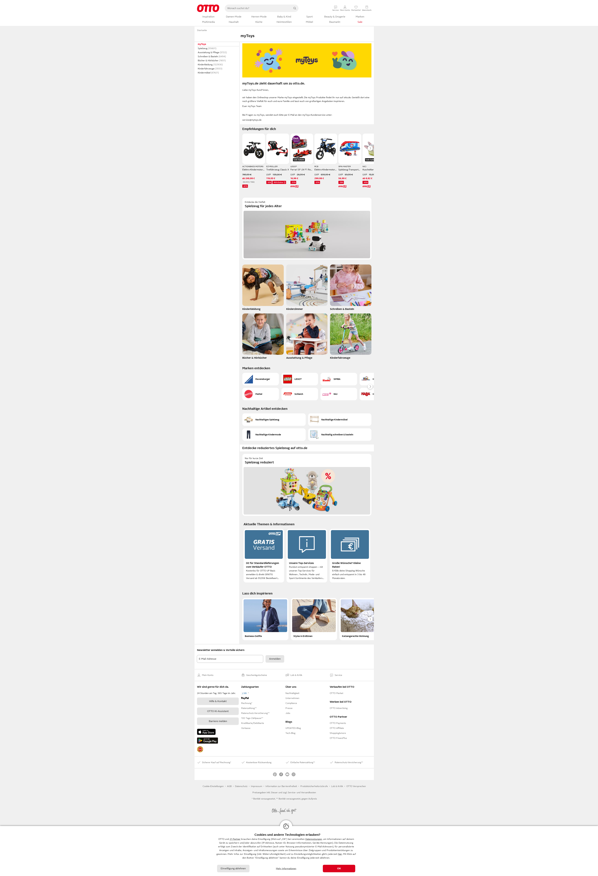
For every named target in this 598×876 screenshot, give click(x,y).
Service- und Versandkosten (302, 792)
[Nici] (338, 394)
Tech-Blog (290, 733)
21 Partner (235, 839)
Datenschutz (241, 786)
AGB (229, 786)
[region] (299, 851)
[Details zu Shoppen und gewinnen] (296, 139)
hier (340, 854)
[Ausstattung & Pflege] (307, 337)
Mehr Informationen (286, 868)
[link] (200, 749)
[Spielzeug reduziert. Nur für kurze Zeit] (306, 485)
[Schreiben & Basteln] (350, 288)
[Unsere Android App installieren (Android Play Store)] (207, 740)
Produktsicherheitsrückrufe (314, 786)
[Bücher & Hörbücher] (263, 337)
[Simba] (338, 379)
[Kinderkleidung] (263, 288)
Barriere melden (218, 721)
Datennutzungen (313, 839)
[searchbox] (258, 8)
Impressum (256, 786)
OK (339, 868)
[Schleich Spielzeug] (299, 394)
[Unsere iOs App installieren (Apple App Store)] (206, 732)
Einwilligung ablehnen (233, 868)
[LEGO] (299, 379)
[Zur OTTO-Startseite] (208, 8)
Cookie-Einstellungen (213, 786)
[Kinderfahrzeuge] (350, 337)
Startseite (202, 30)
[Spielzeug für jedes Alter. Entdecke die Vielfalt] (306, 229)
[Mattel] (260, 394)
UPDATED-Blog (293, 728)
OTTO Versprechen (356, 786)
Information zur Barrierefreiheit (281, 786)
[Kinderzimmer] (307, 288)
